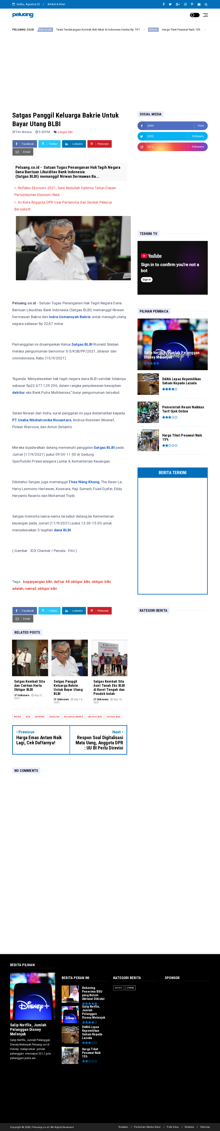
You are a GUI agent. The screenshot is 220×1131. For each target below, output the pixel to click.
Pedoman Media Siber (147, 1127)
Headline (54, 717)
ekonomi (39, 717)
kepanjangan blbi (37, 581)
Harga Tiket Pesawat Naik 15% (159, 29)
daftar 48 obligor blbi (72, 581)
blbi (28, 717)
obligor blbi (95, 717)
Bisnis (131, 29)
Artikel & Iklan (56, 4)
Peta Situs (173, 1127)
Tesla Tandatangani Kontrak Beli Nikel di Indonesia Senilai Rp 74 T (76, 29)
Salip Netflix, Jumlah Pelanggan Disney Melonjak (28, 1029)
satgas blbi (65, 132)
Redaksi (123, 1127)
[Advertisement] (110, 68)
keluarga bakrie (73, 717)
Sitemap (205, 1127)
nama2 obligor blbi (40, 588)
